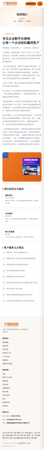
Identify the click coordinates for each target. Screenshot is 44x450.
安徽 (7, 435)
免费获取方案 (31, 4)
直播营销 (5, 346)
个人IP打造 (6, 356)
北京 (4, 433)
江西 (14, 435)
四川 (7, 438)
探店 (3, 399)
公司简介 (28, 21)
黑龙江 (30, 433)
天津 (7, 433)
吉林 (26, 433)
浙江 (4, 435)
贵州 (10, 438)
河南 (21, 435)
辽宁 (22, 433)
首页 (14, 21)
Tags (28, 443)
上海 (34, 433)
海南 (38, 435)
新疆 (35, 438)
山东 (17, 435)
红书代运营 (6, 395)
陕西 (21, 438)
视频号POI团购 (7, 363)
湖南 (28, 435)
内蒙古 (18, 433)
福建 (10, 435)
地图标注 (5, 360)
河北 (10, 433)
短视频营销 (6, 388)
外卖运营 (5, 384)
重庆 (4, 438)
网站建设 (5, 381)
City (25, 443)
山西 (14, 433)
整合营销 (5, 391)
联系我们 (20, 21)
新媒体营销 (6, 402)
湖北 (24, 435)
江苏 (38, 433)
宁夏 (31, 438)
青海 (28, 438)
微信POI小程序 (7, 377)
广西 (35, 435)
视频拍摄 (5, 342)
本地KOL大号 (6, 353)
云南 (14, 438)
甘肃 (24, 438)
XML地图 (21, 443)
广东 (31, 435)
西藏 (17, 438)
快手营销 (5, 349)
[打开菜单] (40, 3)
